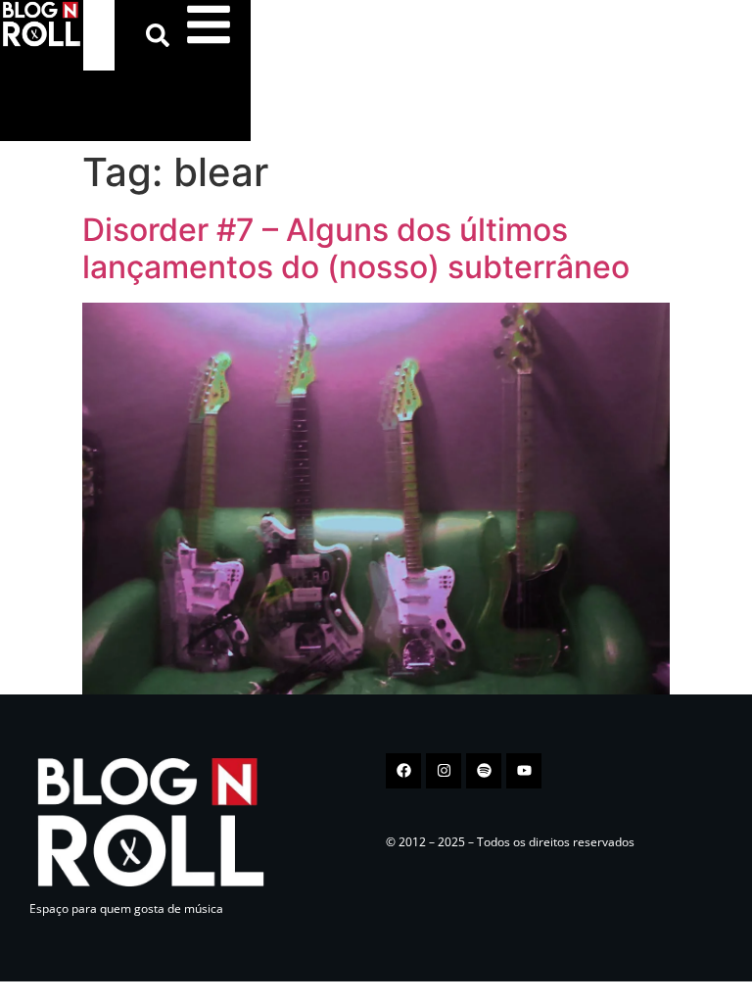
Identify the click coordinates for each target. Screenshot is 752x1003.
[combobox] (99, 35)
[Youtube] (523, 770)
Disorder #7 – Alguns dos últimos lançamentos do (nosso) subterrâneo (356, 248)
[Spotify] (483, 770)
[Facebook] (403, 770)
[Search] (161, 35)
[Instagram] (443, 770)
